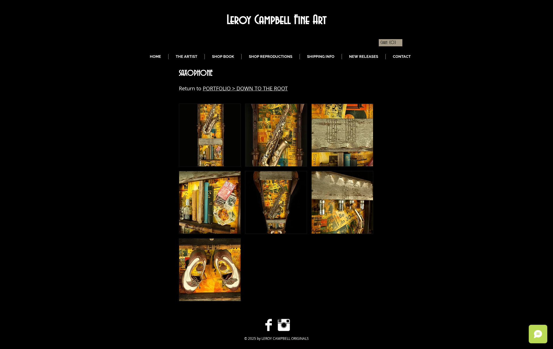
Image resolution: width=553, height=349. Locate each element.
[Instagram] (284, 325)
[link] (388, 42)
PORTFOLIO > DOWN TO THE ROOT (245, 88)
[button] (210, 135)
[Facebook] (268, 325)
